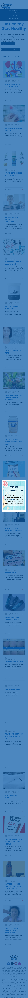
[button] (22, 482)
